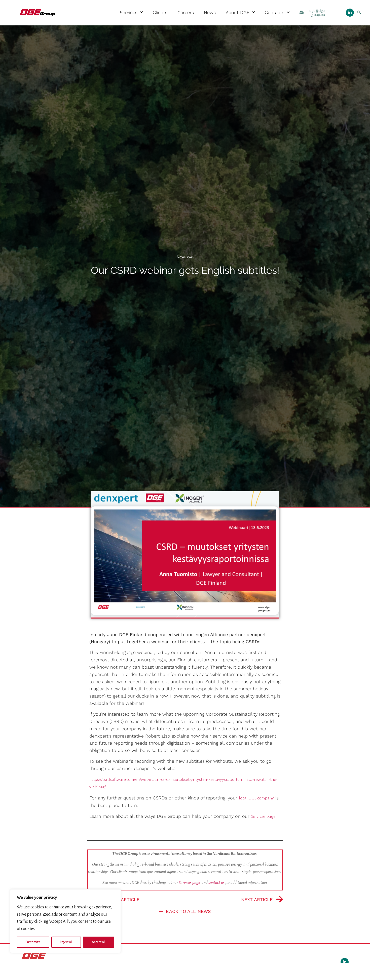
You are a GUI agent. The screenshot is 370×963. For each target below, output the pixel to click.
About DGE (237, 12)
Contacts (274, 12)
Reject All (66, 942)
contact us (216, 882)
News (210, 12)
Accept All (98, 942)
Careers (185, 12)
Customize (33, 942)
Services (128, 12)
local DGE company (256, 798)
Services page (263, 816)
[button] (359, 12)
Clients (160, 12)
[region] (65, 921)
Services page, (190, 882)
